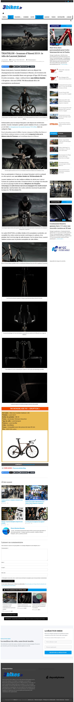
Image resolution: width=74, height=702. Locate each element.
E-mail (3, 567)
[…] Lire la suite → (64, 64)
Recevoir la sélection (58, 652)
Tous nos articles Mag (19, 468)
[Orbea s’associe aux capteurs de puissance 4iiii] (25, 597)
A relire (69, 17)
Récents (61, 133)
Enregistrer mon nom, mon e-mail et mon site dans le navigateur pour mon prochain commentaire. (25, 578)
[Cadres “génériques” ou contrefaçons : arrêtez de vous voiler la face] (54, 149)
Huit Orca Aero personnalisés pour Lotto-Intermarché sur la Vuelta (60, 50)
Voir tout (68, 25)
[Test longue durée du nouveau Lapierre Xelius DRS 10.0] (54, 164)
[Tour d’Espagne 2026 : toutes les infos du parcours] (54, 78)
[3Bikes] (13, 674)
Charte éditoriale (60, 699)
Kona (34, 61)
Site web (3, 572)
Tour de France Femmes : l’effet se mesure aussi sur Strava (65, 124)
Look (43, 61)
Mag (10, 17)
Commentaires (63, 136)
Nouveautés (61, 17)
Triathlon (39, 17)
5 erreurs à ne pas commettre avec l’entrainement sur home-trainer (9, 607)
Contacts (67, 699)
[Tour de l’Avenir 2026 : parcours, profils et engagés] (54, 93)
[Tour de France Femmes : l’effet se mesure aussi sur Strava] (54, 123)
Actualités (52, 44)
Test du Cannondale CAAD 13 (10, 614)
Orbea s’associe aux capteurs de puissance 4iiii (24, 605)
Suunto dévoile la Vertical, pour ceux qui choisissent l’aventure (39, 606)
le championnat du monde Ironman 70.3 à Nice (23, 127)
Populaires (54, 133)
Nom (2, 562)
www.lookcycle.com (29, 464)
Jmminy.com (30, 699)
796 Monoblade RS (19, 61)
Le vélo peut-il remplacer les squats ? (35, 521)
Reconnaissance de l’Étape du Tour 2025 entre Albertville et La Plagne (65, 156)
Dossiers (25, 17)
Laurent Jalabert (39, 61)
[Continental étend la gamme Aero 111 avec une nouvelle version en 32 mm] (54, 85)
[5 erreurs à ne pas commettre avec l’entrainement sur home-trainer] (10, 597)
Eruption (25, 61)
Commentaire (4, 548)
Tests (4, 17)
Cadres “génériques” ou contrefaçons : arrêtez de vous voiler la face (64, 149)
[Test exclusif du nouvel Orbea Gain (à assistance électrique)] (54, 171)
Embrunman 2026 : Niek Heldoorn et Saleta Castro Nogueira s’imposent (64, 101)
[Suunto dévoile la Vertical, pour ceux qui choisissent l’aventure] (39, 597)
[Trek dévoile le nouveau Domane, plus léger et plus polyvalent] (54, 116)
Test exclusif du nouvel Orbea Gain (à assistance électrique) (64, 171)
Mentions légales (38, 699)
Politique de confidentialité (49, 699)
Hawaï (28, 61)
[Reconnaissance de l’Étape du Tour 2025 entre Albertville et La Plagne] (54, 156)
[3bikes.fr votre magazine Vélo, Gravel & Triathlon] (3, 13)
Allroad (47, 17)
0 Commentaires (32, 59)
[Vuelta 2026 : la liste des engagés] (54, 71)
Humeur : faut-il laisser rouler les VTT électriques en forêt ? (65, 141)
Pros (57, 44)
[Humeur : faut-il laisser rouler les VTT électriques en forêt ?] (54, 141)
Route (32, 17)
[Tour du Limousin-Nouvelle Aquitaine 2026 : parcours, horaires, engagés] (54, 108)
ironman (31, 61)
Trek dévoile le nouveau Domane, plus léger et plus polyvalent (65, 117)
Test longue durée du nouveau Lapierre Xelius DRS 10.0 (64, 164)
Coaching (17, 17)
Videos (53, 17)
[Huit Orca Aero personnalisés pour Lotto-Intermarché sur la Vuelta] (61, 37)
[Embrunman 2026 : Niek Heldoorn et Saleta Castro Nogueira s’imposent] (54, 101)
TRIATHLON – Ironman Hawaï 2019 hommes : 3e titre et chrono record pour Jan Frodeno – (25, 618)
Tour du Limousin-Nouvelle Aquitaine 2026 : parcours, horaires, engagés (65, 109)
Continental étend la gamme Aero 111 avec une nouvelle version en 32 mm (65, 86)
